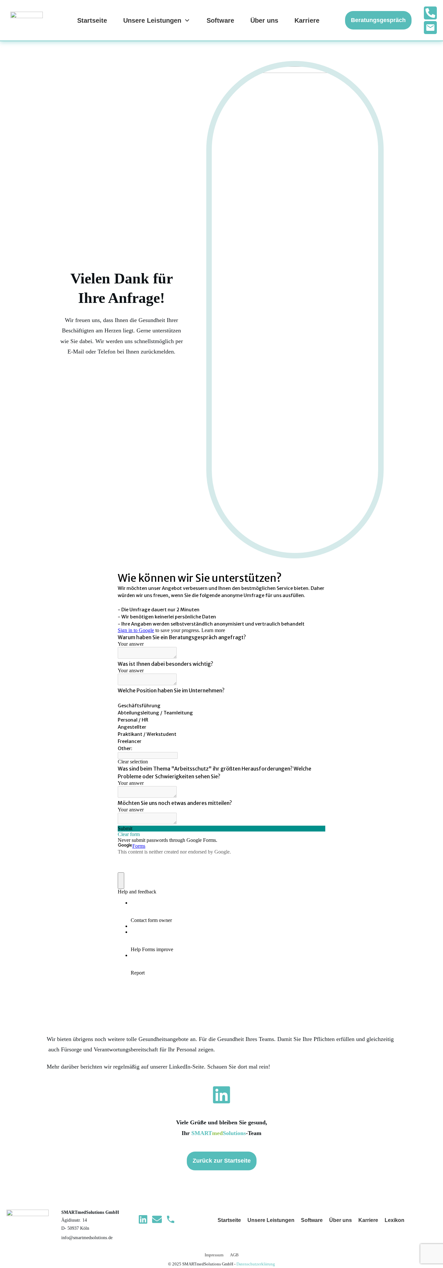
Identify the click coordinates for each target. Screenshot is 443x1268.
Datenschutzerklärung (255, 1264)
